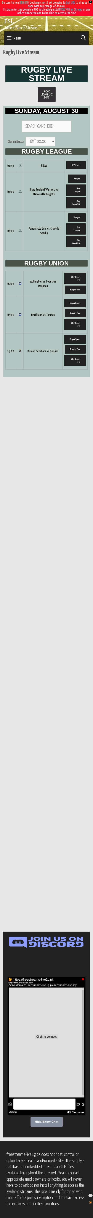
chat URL (70, 2)
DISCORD (24, 2)
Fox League (77, 190)
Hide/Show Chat (46, 1121)
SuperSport (75, 303)
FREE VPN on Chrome (71, 9)
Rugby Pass (75, 289)
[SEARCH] (83, 38)
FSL (9, 22)
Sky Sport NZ (76, 203)
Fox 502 (77, 178)
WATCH (76, 165)
